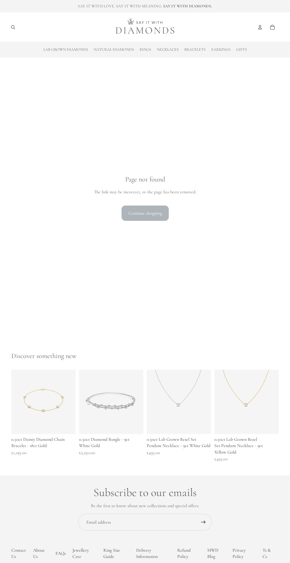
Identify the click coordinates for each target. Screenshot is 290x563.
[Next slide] (205, 402)
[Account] (260, 27)
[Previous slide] (153, 402)
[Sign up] (203, 522)
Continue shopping (145, 213)
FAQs (61, 553)
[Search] (13, 27)
